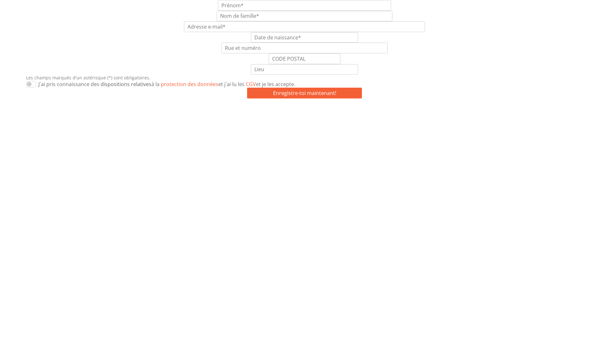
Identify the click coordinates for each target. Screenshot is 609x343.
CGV (230, 93)
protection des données (169, 93)
